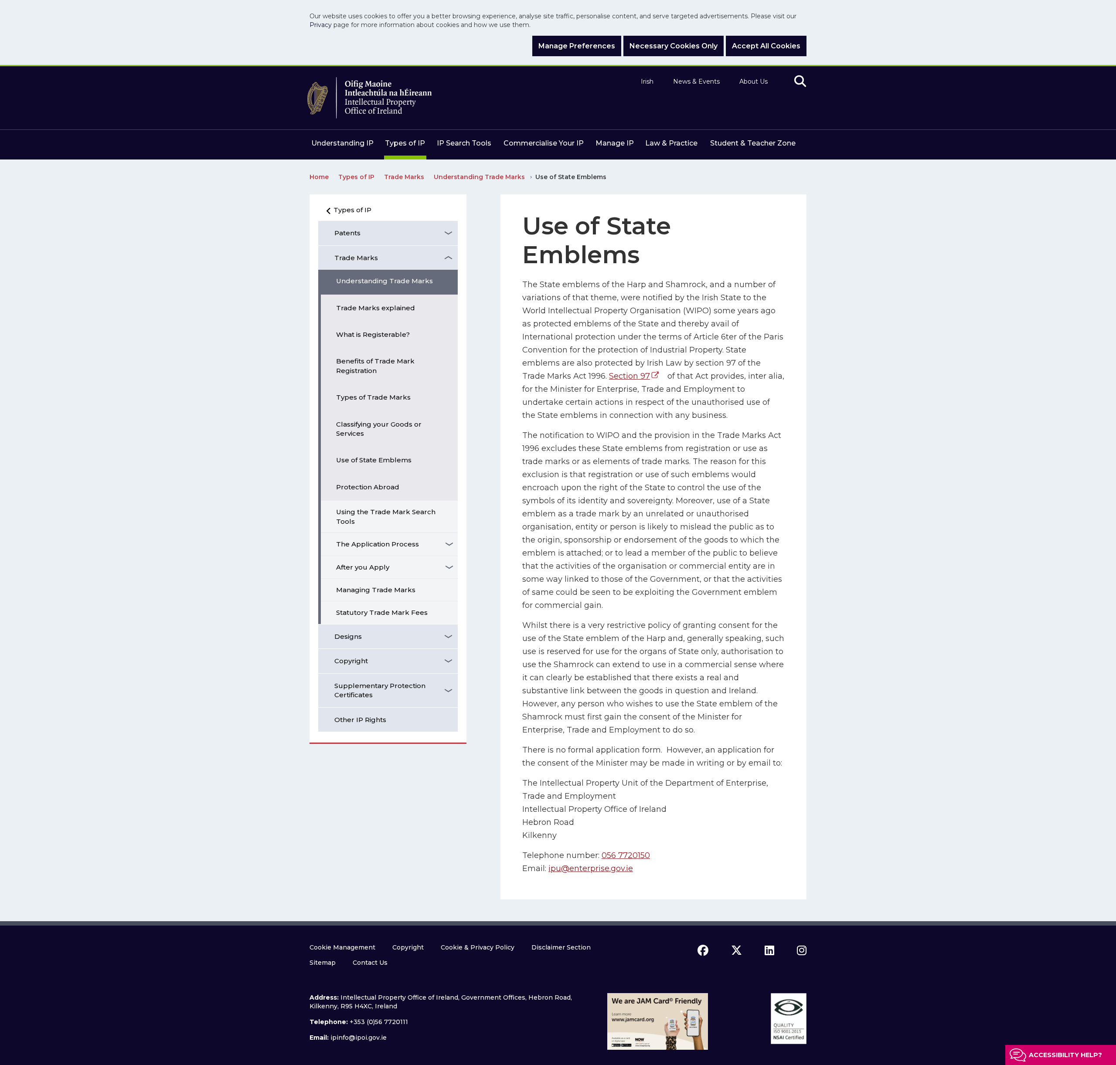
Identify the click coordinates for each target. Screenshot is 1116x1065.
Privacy (321, 25)
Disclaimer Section (561, 947)
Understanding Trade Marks (384, 281)
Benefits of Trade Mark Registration (375, 365)
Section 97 (629, 376)
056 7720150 (626, 855)
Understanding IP (342, 143)
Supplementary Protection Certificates (379, 690)
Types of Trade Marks (373, 397)
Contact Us (370, 963)
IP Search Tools (464, 143)
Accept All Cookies (766, 46)
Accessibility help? (1065, 1055)
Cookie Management (342, 947)
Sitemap (323, 963)
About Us (753, 81)
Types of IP (405, 143)
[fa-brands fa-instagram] (801, 950)
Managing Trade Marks (375, 590)
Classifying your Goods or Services (379, 429)
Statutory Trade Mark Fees (382, 612)
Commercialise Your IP (544, 143)
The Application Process (377, 544)
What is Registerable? (373, 334)
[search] (800, 82)
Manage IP (614, 143)
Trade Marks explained (375, 308)
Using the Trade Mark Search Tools (386, 516)
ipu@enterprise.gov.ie (590, 868)
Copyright (351, 661)
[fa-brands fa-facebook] (703, 950)
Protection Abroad (367, 487)
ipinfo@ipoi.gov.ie (358, 1037)
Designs (348, 636)
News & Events (696, 81)
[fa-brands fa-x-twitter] (736, 950)
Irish (647, 81)
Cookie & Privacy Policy (477, 947)
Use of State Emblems (374, 460)
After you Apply (362, 567)
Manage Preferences (576, 46)
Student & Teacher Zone (753, 143)
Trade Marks (356, 258)
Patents (347, 233)
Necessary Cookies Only (673, 46)
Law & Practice (671, 143)
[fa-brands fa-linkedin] (769, 950)
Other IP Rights (360, 720)
